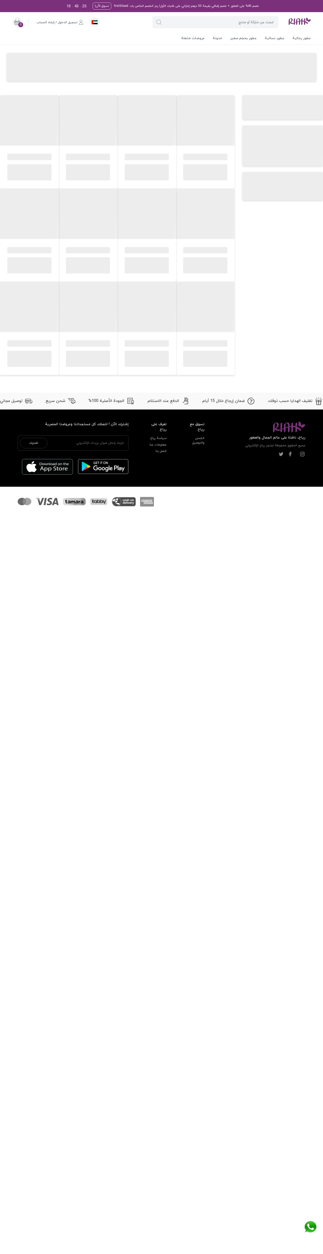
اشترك (33, 443)
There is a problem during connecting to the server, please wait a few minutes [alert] (278, 16)
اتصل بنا (161, 451)
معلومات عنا (158, 445)
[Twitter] (281, 454)
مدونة (217, 38)
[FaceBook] (290, 454)
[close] (241, 8)
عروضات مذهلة (193, 38)
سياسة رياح (158, 438)
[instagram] (302, 454)
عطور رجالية (301, 38)
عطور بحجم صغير (243, 38)
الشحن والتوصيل (198, 440)
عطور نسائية (274, 38)
